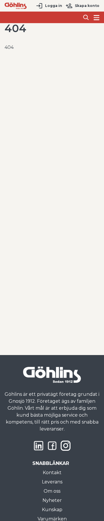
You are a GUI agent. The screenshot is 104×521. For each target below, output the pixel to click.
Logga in (53, 5)
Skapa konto (87, 5)
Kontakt (52, 472)
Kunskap (52, 509)
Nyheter (52, 500)
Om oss (52, 491)
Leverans (52, 482)
